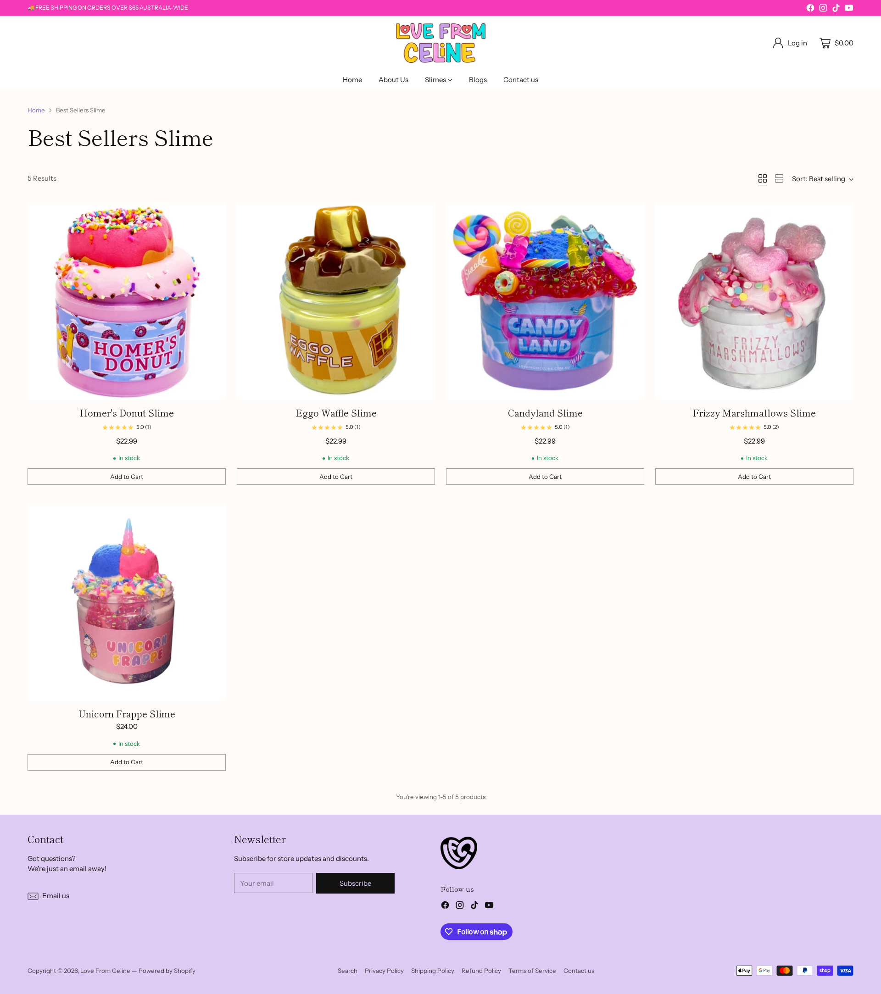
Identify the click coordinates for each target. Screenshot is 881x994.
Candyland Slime (545, 412)
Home (36, 110)
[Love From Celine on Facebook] (810, 9)
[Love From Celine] (440, 43)
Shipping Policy (432, 970)
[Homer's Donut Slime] (127, 301)
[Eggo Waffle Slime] (336, 301)
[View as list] (779, 178)
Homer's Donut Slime (127, 412)
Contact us (578, 970)
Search (347, 970)
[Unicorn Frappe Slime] (127, 602)
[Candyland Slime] (545, 301)
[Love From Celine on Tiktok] (836, 9)
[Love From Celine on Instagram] (823, 9)
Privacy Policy (384, 970)
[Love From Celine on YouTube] (848, 9)
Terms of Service (532, 970)
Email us (55, 895)
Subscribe (355, 883)
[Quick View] (214, 214)
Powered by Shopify (167, 970)
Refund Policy (481, 970)
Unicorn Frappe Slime (126, 713)
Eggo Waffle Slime (336, 412)
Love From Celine (105, 970)
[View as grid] (762, 178)
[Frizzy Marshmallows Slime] (754, 301)
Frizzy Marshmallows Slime (754, 412)
